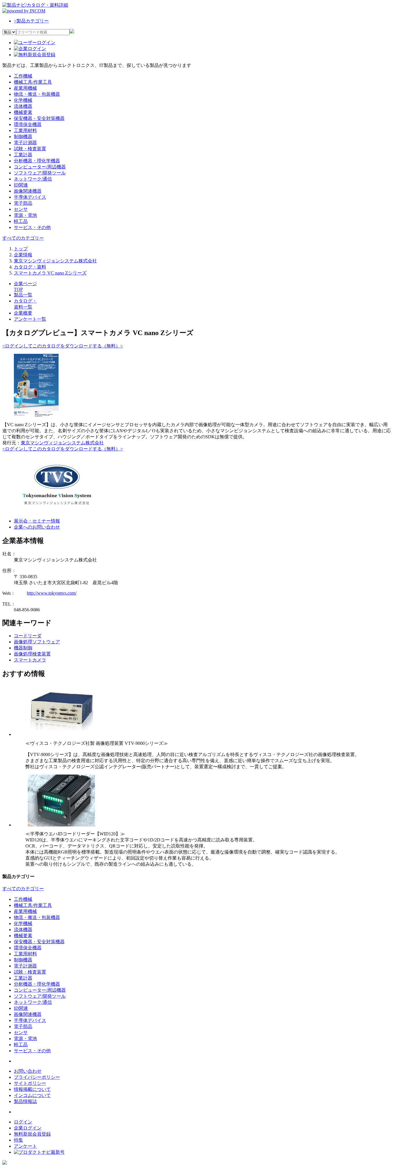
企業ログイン (28, 1127)
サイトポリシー (30, 1083)
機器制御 (23, 647)
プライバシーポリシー (37, 1077)
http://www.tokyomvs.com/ (51, 593)
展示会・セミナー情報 (37, 520)
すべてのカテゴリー (23, 238)
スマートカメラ (30, 659)
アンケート (25, 1146)
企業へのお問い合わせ (37, 527)
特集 (18, 1140)
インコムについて (32, 1095)
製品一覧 (23, 294)
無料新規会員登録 (32, 1134)
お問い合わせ (28, 1071)
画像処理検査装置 (32, 653)
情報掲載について (32, 1089)
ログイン (23, 1121)
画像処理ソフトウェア (37, 641)
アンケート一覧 (30, 319)
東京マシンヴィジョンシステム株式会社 (62, 442)
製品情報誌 (25, 1101)
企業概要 (23, 313)
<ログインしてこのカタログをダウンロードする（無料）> (62, 345)
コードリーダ (28, 635)
